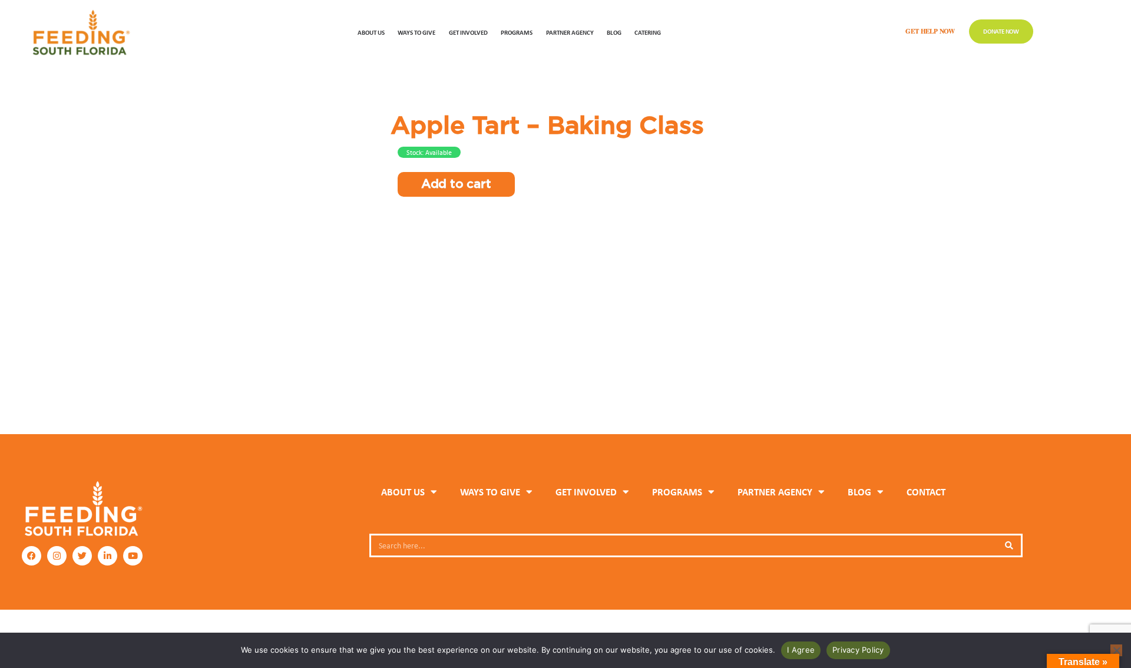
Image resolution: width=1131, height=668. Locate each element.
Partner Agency (570, 32)
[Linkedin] (107, 556)
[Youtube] (133, 556)
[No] (1116, 650)
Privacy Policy (858, 649)
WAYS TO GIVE (416, 32)
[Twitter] (82, 556)
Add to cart (456, 184)
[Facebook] (31, 556)
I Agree (801, 649)
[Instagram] (57, 556)
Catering (647, 32)
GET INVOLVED (468, 32)
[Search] (1009, 545)
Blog (614, 32)
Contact (926, 491)
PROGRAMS (517, 32)
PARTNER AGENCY (775, 491)
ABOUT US (371, 32)
